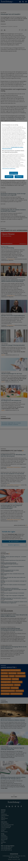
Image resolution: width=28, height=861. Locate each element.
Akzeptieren (19, 176)
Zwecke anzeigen (13, 173)
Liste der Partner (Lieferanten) (8, 168)
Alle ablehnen (9, 176)
